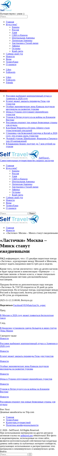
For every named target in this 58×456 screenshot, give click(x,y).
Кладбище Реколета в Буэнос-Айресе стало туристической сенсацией (28, 129)
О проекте (11, 64)
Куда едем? (11, 24)
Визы (8, 59)
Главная (10, 22)
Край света (17, 51)
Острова (16, 48)
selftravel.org (27, 435)
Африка (16, 46)
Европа (15, 27)
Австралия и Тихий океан (25, 43)
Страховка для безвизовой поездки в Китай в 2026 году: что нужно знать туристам (31, 134)
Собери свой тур (14, 54)
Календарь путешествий (18, 422)
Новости (10, 56)
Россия (15, 30)
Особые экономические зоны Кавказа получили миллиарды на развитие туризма (30, 107)
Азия (14, 32)
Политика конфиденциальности (22, 425)
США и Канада (20, 35)
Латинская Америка (22, 40)
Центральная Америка (23, 38)
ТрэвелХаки (12, 62)
